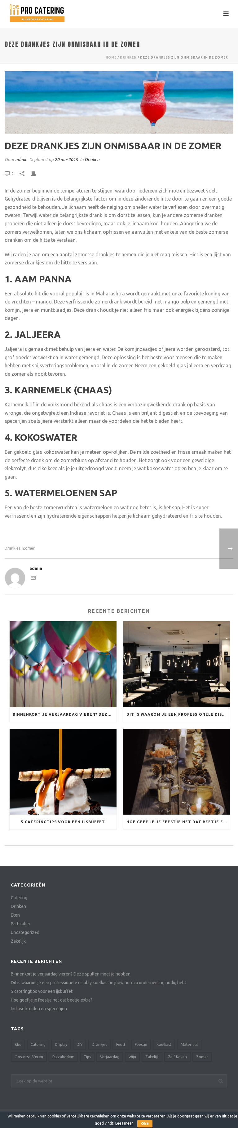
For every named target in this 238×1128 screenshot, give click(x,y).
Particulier (20, 923)
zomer (28, 548)
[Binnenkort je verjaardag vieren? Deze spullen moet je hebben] (63, 664)
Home (111, 57)
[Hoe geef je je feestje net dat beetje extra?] (176, 772)
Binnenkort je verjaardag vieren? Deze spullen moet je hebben (65, 714)
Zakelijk (18, 941)
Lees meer (124, 1123)
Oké (145, 1123)
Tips (87, 1057)
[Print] (36, 173)
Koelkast (163, 1044)
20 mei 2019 (66, 159)
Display (61, 1044)
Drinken (128, 57)
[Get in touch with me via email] (33, 578)
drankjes (12, 548)
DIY (79, 1044)
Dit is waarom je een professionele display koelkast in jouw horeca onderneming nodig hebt (178, 714)
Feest (121, 1044)
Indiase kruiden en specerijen (39, 1008)
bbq (18, 1044)
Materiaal (189, 1044)
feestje (141, 1044)
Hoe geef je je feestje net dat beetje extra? (178, 822)
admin (21, 159)
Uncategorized (25, 932)
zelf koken (177, 1057)
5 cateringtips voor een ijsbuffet (63, 822)
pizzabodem (63, 1057)
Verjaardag (109, 1057)
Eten (15, 915)
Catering (19, 897)
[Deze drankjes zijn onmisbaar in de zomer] (119, 102)
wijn (132, 1057)
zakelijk (152, 1057)
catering (38, 1044)
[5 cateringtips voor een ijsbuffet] (63, 772)
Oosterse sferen (29, 1057)
